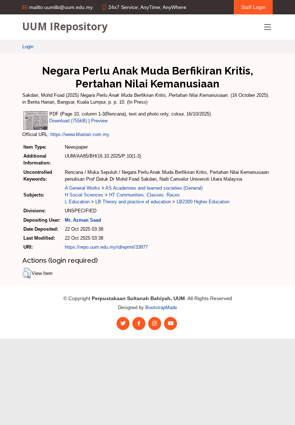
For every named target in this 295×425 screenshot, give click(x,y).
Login (27, 46)
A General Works (82, 188)
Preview (99, 120)
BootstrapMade (161, 307)
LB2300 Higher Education (203, 201)
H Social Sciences (84, 195)
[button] (27, 273)
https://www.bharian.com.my (79, 134)
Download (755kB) (68, 120)
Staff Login (253, 7)
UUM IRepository (65, 26)
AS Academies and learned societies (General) (154, 188)
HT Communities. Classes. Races (144, 195)
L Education (77, 201)
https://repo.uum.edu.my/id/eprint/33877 (106, 247)
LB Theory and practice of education (133, 201)
